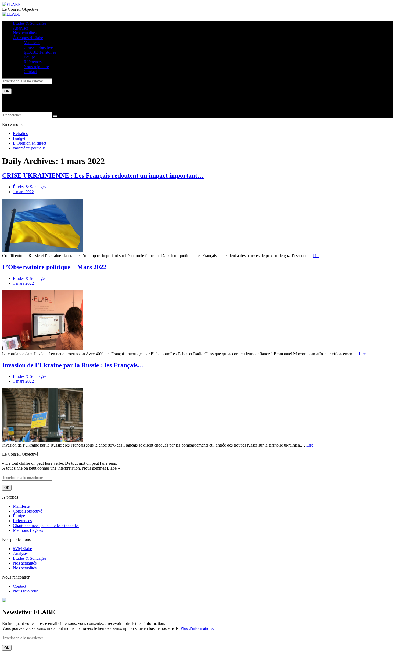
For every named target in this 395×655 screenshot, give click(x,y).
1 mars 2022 (23, 191)
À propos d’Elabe (28, 37)
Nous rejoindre (36, 66)
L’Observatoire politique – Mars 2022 (54, 267)
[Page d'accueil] (11, 4)
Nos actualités (25, 33)
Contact (30, 71)
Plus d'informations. (197, 628)
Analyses (20, 28)
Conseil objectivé (38, 47)
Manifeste (32, 42)
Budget (19, 138)
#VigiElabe (22, 548)
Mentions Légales (28, 530)
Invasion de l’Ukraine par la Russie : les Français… (73, 365)
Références (33, 62)
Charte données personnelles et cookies (46, 525)
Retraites (20, 133)
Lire (316, 255)
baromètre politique (29, 148)
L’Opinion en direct (29, 143)
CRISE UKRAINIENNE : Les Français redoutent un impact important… (103, 175)
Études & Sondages (29, 23)
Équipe (30, 57)
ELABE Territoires (40, 52)
